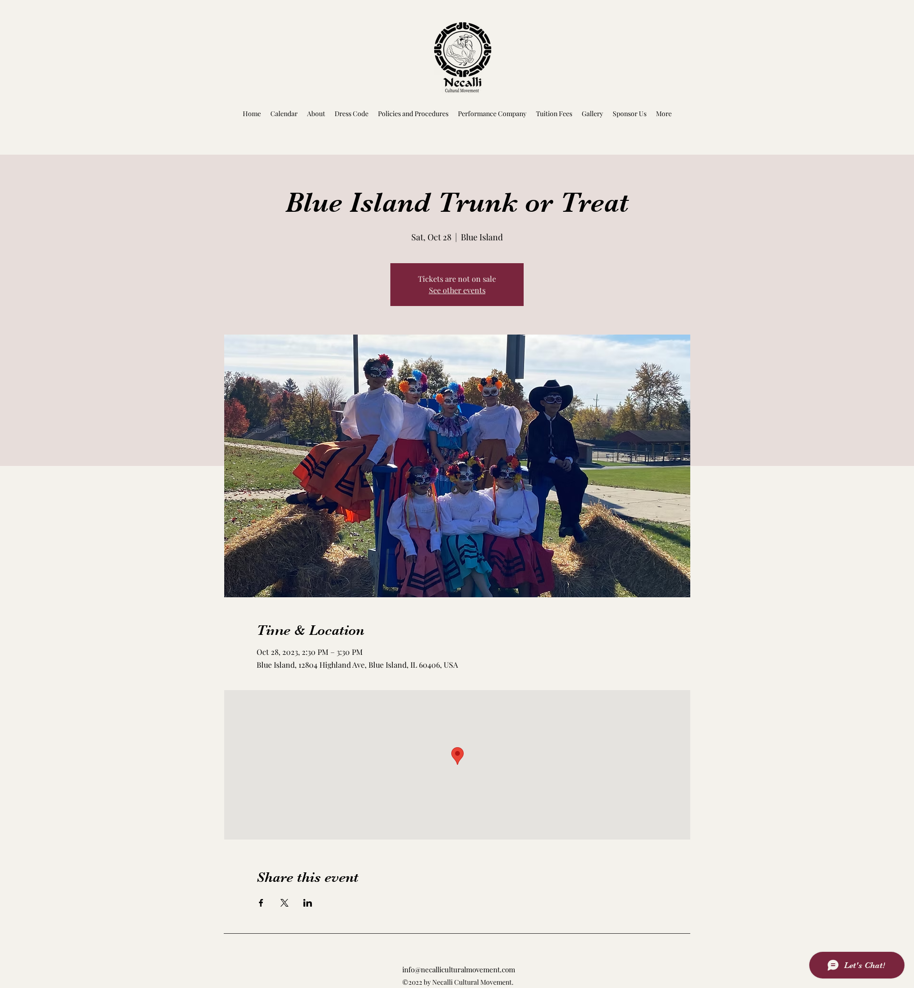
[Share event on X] (284, 903)
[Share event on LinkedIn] (307, 903)
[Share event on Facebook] (261, 903)
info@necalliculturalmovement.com (458, 969)
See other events (457, 290)
